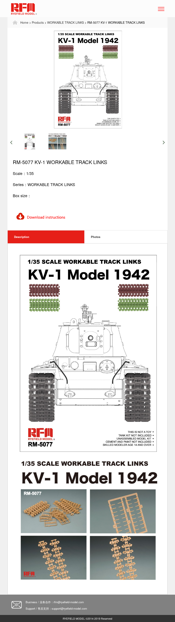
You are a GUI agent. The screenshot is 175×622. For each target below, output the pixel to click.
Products (38, 22)
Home (24, 22)
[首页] (15, 22)
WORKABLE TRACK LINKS (65, 22)
